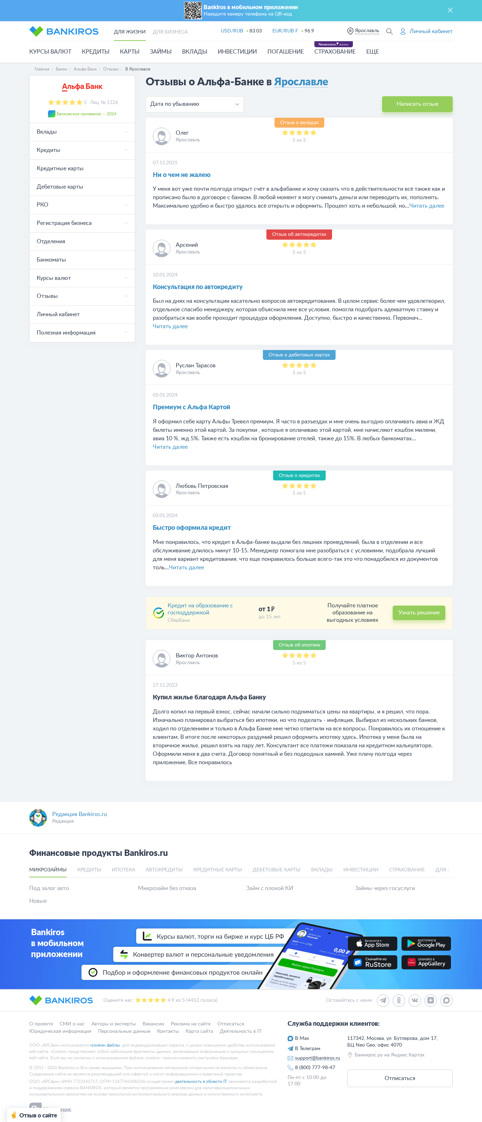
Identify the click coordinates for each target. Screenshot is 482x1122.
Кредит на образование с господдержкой (200, 609)
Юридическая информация (60, 1031)
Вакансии (153, 1024)
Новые (38, 901)
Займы (160, 52)
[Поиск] (389, 31)
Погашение (285, 52)
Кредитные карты (60, 168)
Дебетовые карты (60, 187)
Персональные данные (124, 1031)
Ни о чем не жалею (182, 175)
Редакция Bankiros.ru (79, 814)
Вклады (194, 52)
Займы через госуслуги (385, 888)
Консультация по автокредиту (198, 287)
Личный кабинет (58, 314)
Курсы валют (50, 52)
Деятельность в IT (240, 1031)
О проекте (41, 1024)
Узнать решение (419, 612)
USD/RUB (232, 31)
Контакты (168, 1031)
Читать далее (426, 206)
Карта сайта (199, 1031)
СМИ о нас (72, 1024)
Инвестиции (237, 52)
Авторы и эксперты (113, 1024)
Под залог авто (49, 888)
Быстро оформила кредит (192, 528)
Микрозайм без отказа (167, 888)
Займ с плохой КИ (269, 888)
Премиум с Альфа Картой (191, 407)
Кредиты (95, 52)
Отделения (51, 241)
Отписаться (230, 1024)
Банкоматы (51, 260)
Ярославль (367, 30)
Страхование (335, 52)
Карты (129, 52)
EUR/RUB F (285, 31)
